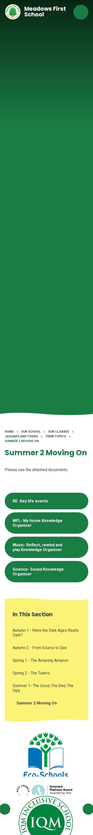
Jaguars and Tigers (21, 436)
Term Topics (55, 436)
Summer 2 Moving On (22, 441)
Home (9, 431)
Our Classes (58, 431)
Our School (31, 431)
